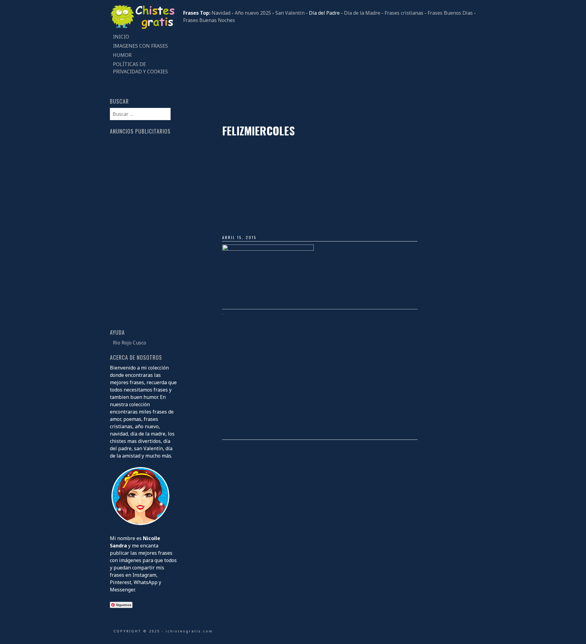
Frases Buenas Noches (209, 20)
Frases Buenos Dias (450, 12)
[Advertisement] (329, 74)
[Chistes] (143, 28)
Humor (122, 55)
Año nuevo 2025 (253, 12)
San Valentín (290, 12)
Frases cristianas (404, 12)
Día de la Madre (362, 12)
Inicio (121, 36)
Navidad (221, 12)
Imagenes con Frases (140, 45)
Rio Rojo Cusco (129, 342)
